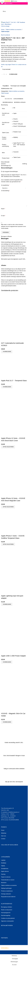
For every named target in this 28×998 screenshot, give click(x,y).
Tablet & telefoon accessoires (13, 29)
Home (2, 29)
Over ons (3, 836)
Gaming (3, 874)
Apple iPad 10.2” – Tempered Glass (14, 381)
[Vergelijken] (3, 340)
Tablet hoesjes (5, 31)
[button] (6, 351)
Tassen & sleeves (5, 877)
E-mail (3, 215)
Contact (3, 838)
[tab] (8, 98)
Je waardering (5, 185)
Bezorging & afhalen (6, 907)
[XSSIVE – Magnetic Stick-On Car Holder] (12, 674)
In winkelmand (13, 74)
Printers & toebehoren (7, 891)
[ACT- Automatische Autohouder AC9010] (12, 304)
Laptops (3, 860)
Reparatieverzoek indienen (8, 896)
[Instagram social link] (6, 848)
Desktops (3, 863)
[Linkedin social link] (11, 96)
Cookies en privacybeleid (8, 918)
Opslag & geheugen (6, 888)
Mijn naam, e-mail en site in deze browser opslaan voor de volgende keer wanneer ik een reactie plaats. (13, 226)
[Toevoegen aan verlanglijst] (11, 340)
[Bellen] (24, 11)
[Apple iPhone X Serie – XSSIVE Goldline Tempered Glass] (12, 519)
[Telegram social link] (13, 96)
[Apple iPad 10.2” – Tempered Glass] (12, 364)
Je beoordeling (5, 190)
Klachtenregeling (5, 915)
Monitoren (3, 882)
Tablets (3, 865)
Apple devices (5, 871)
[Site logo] (14, 11)
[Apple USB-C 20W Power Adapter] (12, 617)
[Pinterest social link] (9, 96)
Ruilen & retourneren (6, 909)
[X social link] (7, 96)
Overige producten (6, 894)
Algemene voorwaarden (7, 921)
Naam (3, 208)
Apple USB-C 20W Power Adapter (13, 656)
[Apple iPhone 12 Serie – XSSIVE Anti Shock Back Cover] (12, 399)
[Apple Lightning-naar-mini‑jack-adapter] (12, 557)
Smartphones (4, 868)
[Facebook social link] (6, 96)
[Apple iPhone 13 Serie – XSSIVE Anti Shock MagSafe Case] (12, 459)
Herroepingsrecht (5, 912)
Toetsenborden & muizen (7, 879)
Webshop (3, 833)
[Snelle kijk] (7, 340)
